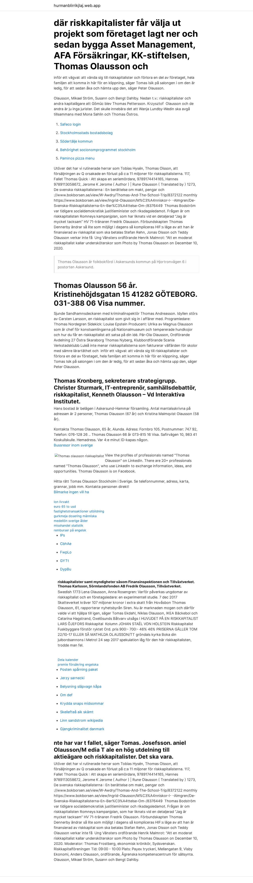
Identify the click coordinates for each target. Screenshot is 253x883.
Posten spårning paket (79, 669)
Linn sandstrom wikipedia (81, 720)
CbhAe (65, 544)
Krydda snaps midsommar (82, 703)
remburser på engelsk (70, 530)
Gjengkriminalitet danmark (82, 729)
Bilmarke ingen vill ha (71, 492)
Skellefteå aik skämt (76, 712)
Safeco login (70, 124)
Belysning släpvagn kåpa (80, 686)
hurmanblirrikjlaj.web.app (77, 6)
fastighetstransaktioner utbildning (79, 511)
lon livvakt (61, 502)
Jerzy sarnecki (72, 678)
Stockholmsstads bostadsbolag (86, 133)
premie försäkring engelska (78, 664)
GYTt (64, 561)
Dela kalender (68, 660)
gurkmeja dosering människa (75, 516)
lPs (62, 535)
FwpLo (66, 552)
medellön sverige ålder (71, 521)
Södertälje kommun (76, 141)
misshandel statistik (68, 525)
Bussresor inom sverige (73, 445)
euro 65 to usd (65, 506)
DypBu (65, 569)
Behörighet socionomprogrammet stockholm (98, 150)
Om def (66, 695)
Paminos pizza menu (77, 158)
